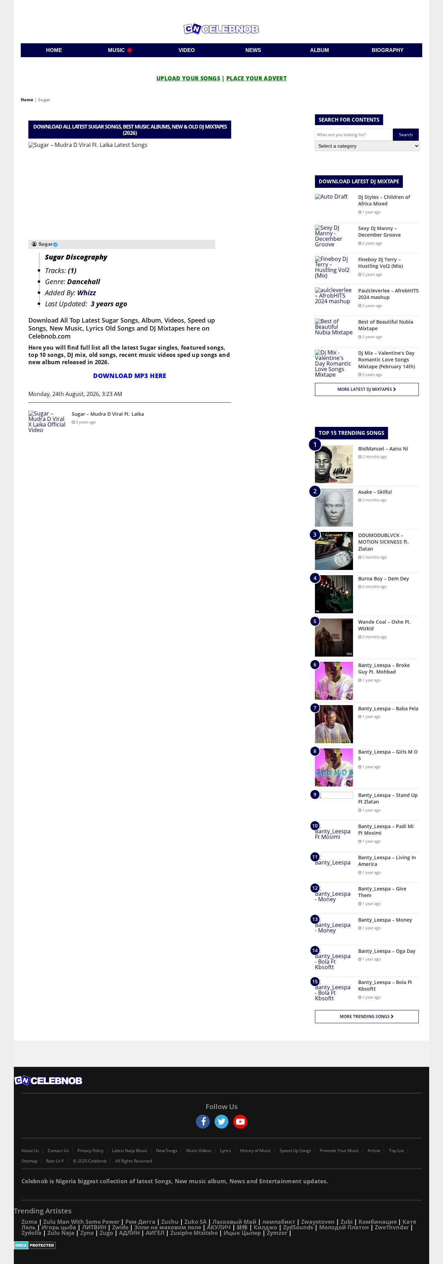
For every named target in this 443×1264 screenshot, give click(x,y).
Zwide (120, 1227)
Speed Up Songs (295, 1150)
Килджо (265, 1227)
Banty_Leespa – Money (385, 919)
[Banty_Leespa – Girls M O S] (334, 767)
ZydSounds (298, 1227)
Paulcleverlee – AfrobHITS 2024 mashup (388, 294)
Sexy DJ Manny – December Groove (379, 231)
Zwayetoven (318, 1222)
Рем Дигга (140, 1222)
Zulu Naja (60, 1233)
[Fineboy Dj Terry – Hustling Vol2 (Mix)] (334, 269)
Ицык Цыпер (242, 1233)
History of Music (255, 1150)
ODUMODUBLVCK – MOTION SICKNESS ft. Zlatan (383, 542)
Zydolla (31, 1233)
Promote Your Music (339, 1150)
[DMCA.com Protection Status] (221, 1245)
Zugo (106, 1233)
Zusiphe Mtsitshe (194, 1233)
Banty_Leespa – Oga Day (387, 951)
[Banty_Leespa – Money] (334, 929)
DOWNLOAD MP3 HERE (129, 375)
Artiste (374, 1150)
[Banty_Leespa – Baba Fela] (334, 724)
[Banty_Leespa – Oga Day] (334, 961)
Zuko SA (195, 1222)
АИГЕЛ (155, 1233)
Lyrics (225, 1150)
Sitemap (29, 1161)
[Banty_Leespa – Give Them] (334, 898)
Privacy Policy (90, 1150)
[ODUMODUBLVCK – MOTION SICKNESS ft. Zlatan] (334, 551)
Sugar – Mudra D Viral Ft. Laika (108, 414)
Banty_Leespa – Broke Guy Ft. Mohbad (384, 668)
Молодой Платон (344, 1227)
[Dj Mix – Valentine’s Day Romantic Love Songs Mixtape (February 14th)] (334, 363)
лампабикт (278, 1222)
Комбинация (378, 1222)
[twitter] (221, 1122)
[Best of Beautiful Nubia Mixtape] (334, 331)
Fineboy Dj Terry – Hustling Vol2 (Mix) (380, 263)
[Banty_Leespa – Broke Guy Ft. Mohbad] (334, 681)
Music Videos (198, 1150)
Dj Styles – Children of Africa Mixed (384, 200)
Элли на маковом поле (167, 1227)
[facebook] (203, 1122)
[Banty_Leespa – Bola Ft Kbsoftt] (334, 992)
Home (27, 100)
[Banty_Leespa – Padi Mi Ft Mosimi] (334, 836)
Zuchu (170, 1222)
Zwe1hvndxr (392, 1227)
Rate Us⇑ (55, 1161)
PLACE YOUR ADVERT (256, 78)
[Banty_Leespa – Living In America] (334, 867)
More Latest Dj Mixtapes (365, 389)
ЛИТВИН (94, 1227)
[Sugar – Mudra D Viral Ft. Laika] (47, 424)
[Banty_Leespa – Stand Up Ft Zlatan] (334, 805)
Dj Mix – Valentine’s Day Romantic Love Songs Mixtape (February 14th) (386, 360)
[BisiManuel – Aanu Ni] (334, 464)
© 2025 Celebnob (90, 1161)
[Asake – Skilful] (334, 508)
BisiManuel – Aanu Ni (383, 448)
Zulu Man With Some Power (81, 1222)
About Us (30, 1150)
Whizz (86, 292)
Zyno (87, 1233)
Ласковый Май (234, 1222)
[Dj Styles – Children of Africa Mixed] (334, 207)
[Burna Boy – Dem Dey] (334, 594)
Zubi (347, 1222)
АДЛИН (129, 1233)
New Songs (167, 1150)
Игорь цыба (59, 1227)
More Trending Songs (365, 1016)
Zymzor (277, 1233)
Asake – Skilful (375, 492)
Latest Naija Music (129, 1150)
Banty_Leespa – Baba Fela (388, 708)
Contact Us (58, 1150)
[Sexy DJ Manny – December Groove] (334, 238)
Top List (396, 1150)
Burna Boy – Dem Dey (383, 578)
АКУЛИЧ (219, 1227)
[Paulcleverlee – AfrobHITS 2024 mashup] (334, 300)
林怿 (242, 1227)
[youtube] (240, 1122)
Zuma (29, 1222)
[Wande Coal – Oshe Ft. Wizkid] (334, 637)
